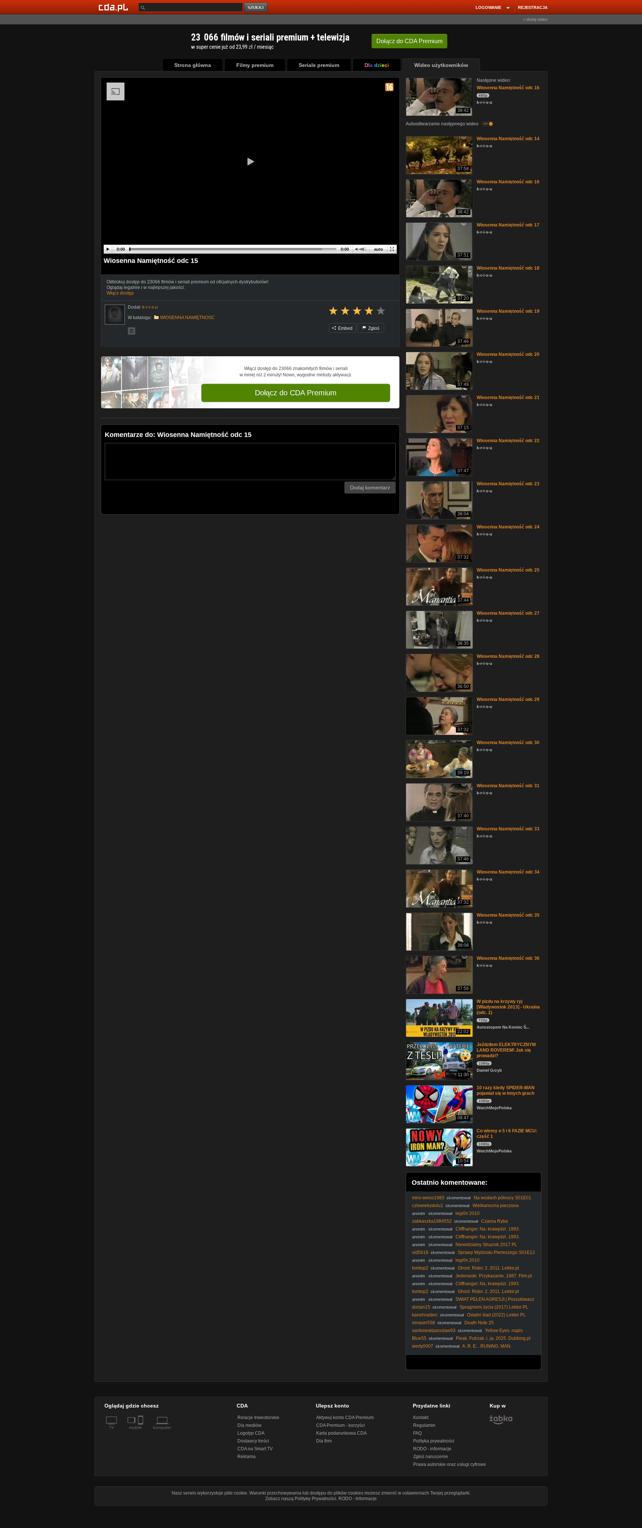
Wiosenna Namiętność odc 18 (508, 268)
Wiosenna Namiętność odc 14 (508, 138)
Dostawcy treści (253, 1441)
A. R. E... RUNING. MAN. (487, 1346)
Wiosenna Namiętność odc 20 (508, 354)
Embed (345, 328)
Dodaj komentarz (370, 487)
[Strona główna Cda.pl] (114, 7)
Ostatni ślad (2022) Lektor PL (496, 1315)
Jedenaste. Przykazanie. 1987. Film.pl (493, 1275)
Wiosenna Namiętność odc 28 (508, 656)
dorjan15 (421, 1307)
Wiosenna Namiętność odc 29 (508, 699)
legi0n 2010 (467, 1213)
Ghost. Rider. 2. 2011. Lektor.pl (488, 1268)
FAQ (417, 1433)
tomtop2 (420, 1268)
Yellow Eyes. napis (504, 1330)
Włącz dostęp (120, 293)
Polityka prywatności (433, 1441)
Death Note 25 (479, 1322)
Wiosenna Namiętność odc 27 (508, 613)
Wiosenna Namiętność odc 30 (508, 742)
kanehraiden (425, 1315)
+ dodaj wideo (535, 19)
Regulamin (424, 1425)
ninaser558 (423, 1322)
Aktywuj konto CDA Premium (345, 1417)
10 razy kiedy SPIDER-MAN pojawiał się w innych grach (506, 1090)
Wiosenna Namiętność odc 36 (508, 958)
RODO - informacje (432, 1448)
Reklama (246, 1456)
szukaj (256, 8)
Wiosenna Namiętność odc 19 (508, 311)
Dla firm (324, 1441)
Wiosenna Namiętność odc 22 (508, 440)
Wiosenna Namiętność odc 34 (508, 872)
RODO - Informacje (357, 1498)
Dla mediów (249, 1425)
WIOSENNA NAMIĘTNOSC (187, 317)
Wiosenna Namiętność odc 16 (508, 87)
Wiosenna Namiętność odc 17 (508, 225)
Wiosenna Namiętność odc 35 (508, 915)
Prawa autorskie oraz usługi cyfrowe (449, 1464)
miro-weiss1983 (428, 1197)
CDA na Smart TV (255, 1448)
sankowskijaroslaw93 (433, 1330)
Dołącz (409, 41)
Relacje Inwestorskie (258, 1417)
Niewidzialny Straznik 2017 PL (486, 1244)
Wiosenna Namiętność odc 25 (508, 570)
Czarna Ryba (494, 1221)
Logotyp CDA (251, 1433)
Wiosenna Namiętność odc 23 (508, 483)
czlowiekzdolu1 (427, 1205)
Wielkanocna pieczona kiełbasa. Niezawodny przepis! (465, 1208)
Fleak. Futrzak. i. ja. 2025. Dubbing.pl (493, 1338)
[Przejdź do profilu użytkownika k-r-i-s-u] (115, 315)
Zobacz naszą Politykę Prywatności (300, 1498)
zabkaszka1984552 (432, 1221)
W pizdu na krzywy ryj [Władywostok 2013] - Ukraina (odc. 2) (508, 1007)
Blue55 (419, 1338)
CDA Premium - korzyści (340, 1425)
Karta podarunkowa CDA (341, 1433)
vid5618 (420, 1252)
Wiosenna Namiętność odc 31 (508, 785)
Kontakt (420, 1417)
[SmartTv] (141, 1432)
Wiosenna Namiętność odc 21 (508, 397)
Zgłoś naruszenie (430, 1456)
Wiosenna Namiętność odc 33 (508, 828)
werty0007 (422, 1346)
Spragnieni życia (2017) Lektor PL (494, 1307)
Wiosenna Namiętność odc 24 (508, 527)
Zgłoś (373, 328)
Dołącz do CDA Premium (296, 393)
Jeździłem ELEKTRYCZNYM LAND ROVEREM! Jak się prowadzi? (506, 1050)
